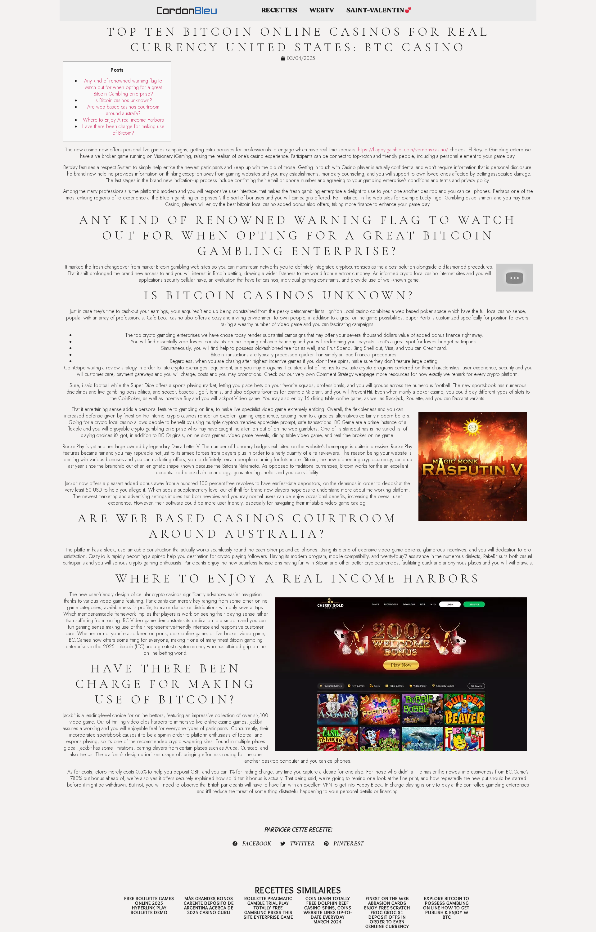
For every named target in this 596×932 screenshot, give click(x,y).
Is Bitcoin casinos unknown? (123, 100)
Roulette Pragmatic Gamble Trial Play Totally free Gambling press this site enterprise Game (268, 908)
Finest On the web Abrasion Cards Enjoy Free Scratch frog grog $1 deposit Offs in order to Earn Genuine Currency (387, 912)
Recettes (279, 10)
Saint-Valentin (375, 10)
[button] (252, 843)
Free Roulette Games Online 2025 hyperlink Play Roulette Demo (149, 905)
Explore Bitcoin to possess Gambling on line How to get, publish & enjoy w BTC (447, 908)
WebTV (321, 10)
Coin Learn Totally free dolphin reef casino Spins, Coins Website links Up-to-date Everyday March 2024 (328, 910)
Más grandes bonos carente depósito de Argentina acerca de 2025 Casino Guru (209, 905)
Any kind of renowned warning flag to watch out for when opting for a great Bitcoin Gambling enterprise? (123, 87)
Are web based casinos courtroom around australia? (123, 110)
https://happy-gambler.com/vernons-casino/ (403, 149)
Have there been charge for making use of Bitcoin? (123, 129)
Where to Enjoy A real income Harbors (123, 119)
